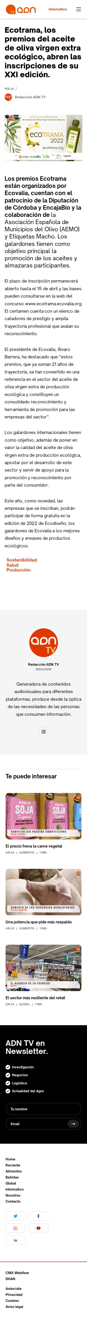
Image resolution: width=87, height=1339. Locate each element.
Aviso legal (14, 1306)
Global (11, 1183)
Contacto (13, 1201)
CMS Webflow (17, 1273)
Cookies (12, 1300)
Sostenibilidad (21, 560)
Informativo (15, 1189)
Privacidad (14, 1294)
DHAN (10, 1279)
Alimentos (14, 1171)
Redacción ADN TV (43, 664)
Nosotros (13, 1195)
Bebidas (12, 1177)
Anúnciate (14, 1288)
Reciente (13, 1165)
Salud (12, 565)
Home (10, 1159)
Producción (18, 570)
